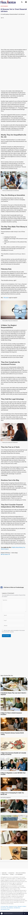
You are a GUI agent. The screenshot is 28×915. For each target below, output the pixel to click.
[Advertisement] (14, 34)
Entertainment (4, 6)
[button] (22, 2)
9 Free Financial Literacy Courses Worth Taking (12, 733)
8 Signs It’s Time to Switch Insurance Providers (11, 713)
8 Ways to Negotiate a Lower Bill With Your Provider (13, 773)
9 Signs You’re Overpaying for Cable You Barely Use (12, 793)
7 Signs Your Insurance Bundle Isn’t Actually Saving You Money (13, 753)
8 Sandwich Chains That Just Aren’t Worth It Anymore (13, 693)
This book (5, 297)
